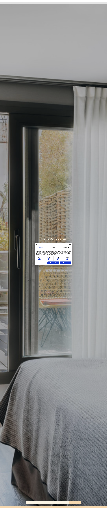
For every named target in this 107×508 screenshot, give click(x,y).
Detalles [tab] (53, 247)
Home (46, 235)
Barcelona (55, 235)
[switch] (49, 259)
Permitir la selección (53, 262)
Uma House (50, 235)
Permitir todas (65, 262)
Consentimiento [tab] (41, 247)
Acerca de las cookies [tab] (66, 247)
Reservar (75, 502)
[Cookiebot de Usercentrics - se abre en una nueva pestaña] (67, 244)
